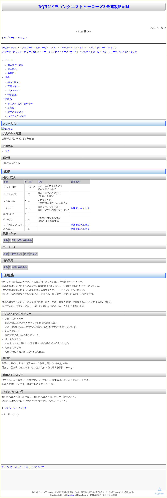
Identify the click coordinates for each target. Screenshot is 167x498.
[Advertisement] (83, 19)
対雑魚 (11, 108)
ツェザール (27, 47)
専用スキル (13, 86)
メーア (64, 51)
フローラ (112, 51)
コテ (7, 151)
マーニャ (46, 51)
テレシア (15, 47)
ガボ (93, 47)
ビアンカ (101, 51)
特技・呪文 (13, 82)
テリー (27, 51)
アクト (56, 51)
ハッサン (22, 37)
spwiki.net (71, 495)
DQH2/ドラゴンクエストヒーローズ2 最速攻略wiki (83, 7)
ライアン (112, 47)
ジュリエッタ (88, 51)
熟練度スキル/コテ (80, 208)
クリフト (17, 51)
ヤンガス (123, 51)
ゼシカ (36, 51)
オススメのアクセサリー (20, 104)
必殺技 (11, 73)
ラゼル (5, 47)
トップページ (8, 37)
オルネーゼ (40, 47)
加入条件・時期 (15, 65)
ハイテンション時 (17, 116)
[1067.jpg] (6, 129)
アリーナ (6, 51)
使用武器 (12, 69)
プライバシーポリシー (12, 467)
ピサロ (133, 51)
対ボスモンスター (17, 112)
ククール (101, 47)
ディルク (74, 51)
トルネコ (84, 47)
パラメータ (13, 90)
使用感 (8, 99)
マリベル (64, 47)
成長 (7, 77)
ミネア (74, 47)
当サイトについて (35, 467)
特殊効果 (12, 95)
